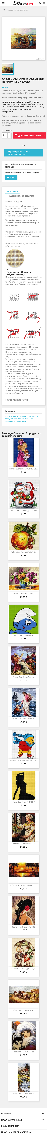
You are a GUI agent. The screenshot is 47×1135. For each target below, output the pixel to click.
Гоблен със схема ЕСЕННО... (23, 1093)
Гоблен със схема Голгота (23, 677)
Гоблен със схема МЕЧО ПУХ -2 (23, 760)
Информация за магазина (16, 1132)
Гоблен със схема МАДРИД (23, 927)
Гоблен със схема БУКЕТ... (24, 594)
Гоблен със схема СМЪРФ (23, 635)
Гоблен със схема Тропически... (23, 885)
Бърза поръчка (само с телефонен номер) (19, 152)
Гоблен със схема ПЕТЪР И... (24, 718)
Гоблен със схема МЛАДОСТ (23, 802)
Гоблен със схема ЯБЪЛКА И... (23, 552)
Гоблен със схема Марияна (23, 843)
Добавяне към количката (29, 135)
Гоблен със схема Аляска (23, 1052)
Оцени (10, 177)
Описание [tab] (12, 191)
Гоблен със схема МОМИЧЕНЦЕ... (23, 469)
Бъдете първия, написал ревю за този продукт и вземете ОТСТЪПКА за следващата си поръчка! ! (21, 418)
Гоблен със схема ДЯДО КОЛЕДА (23, 510)
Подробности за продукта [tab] (21, 195)
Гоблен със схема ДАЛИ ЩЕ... (23, 968)
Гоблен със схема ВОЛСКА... (23, 1010)
